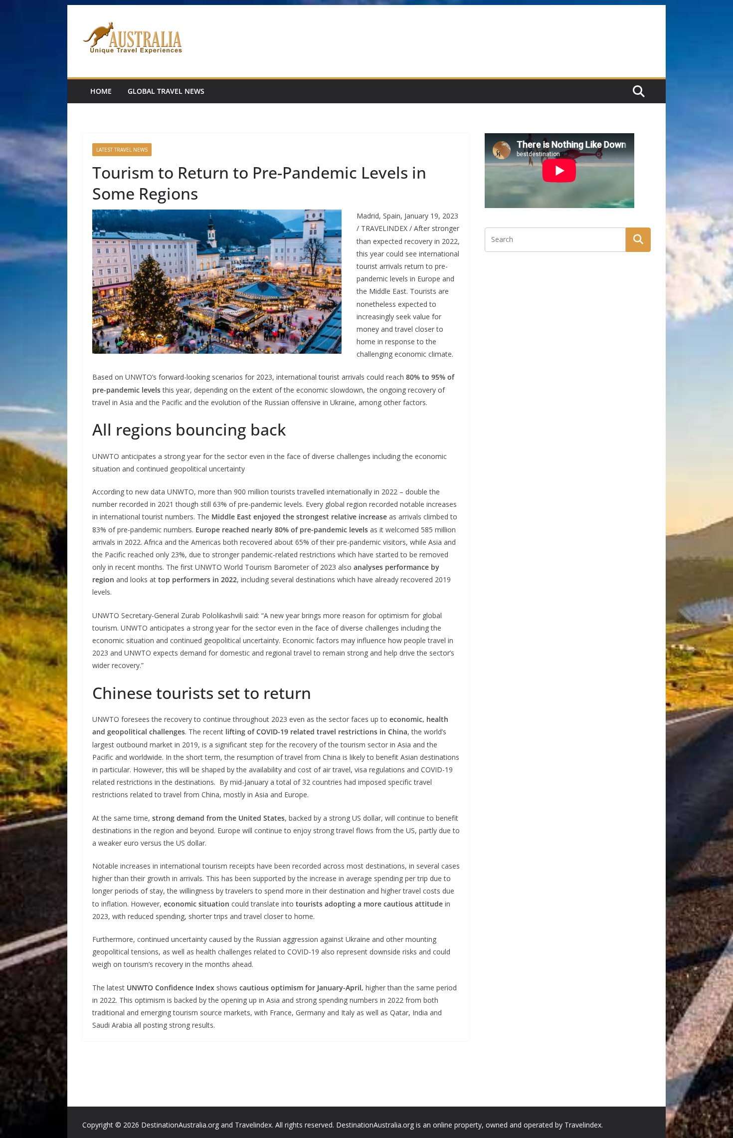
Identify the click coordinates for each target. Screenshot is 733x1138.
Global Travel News (166, 91)
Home (101, 91)
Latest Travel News (122, 149)
